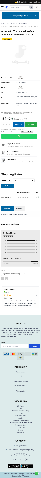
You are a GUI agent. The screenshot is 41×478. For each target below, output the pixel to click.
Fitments (4, 98)
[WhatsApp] (19, 136)
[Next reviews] (6, 278)
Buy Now (31, 124)
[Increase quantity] (9, 124)
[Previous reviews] (2, 278)
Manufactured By (7, 78)
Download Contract (8, 336)
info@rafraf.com (21, 446)
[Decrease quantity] (3, 124)
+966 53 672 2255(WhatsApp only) (21, 450)
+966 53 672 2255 (27, 132)
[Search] (31, 7)
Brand (3, 87)
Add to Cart (18, 124)
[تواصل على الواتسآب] (36, 473)
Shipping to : (6, 180)
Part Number (5, 82)
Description (5, 103)
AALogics (25, 476)
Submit (34, 346)
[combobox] (2, 274)
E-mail (3, 342)
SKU (2, 92)
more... (18, 99)
